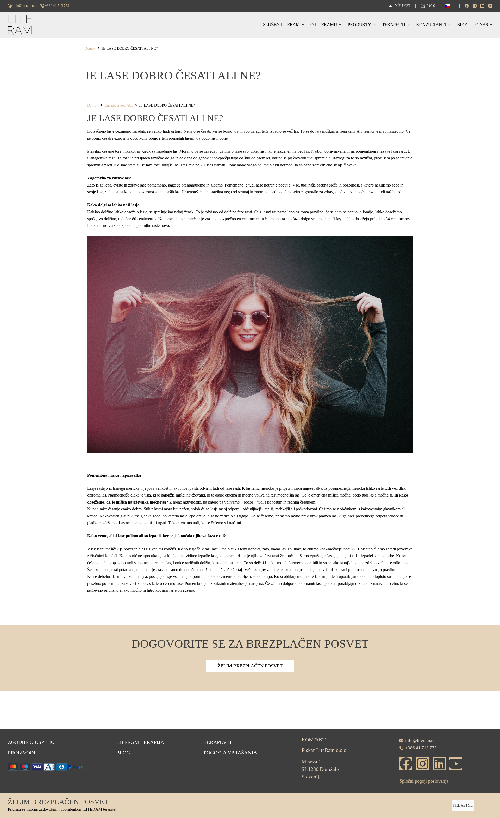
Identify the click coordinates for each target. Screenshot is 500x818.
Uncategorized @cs (118, 105)
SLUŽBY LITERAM (281, 24)
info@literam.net (24, 6)
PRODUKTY (359, 24)
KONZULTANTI (431, 24)
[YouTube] (490, 6)
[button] (447, 6)
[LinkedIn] (482, 6)
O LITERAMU (323, 24)
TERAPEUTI (393, 24)
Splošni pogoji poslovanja (423, 781)
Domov (90, 49)
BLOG (463, 24)
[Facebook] (467, 6)
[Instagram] (475, 6)
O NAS (481, 24)
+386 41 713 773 (57, 6)
